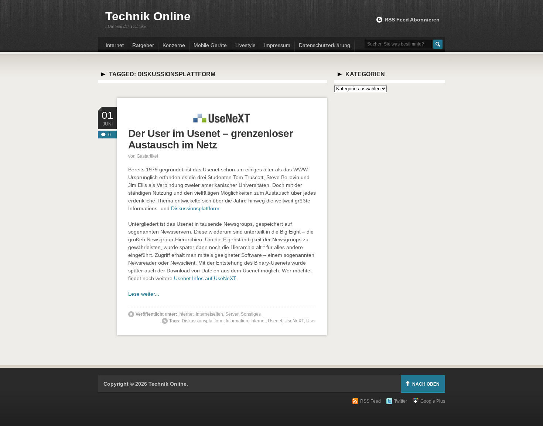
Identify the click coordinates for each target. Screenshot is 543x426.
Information (237, 320)
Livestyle (245, 45)
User (311, 320)
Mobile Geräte (210, 45)
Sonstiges (251, 314)
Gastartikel (147, 156)
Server (232, 314)
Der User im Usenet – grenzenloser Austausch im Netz (210, 139)
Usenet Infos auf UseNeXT (205, 278)
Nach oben (426, 384)
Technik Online (148, 16)
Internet (115, 45)
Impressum (277, 45)
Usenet (275, 320)
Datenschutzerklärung (324, 45)
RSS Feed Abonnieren (412, 20)
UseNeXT (294, 320)
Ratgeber (143, 45)
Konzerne (174, 45)
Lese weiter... (143, 294)
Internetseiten (209, 314)
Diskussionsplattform (195, 208)
